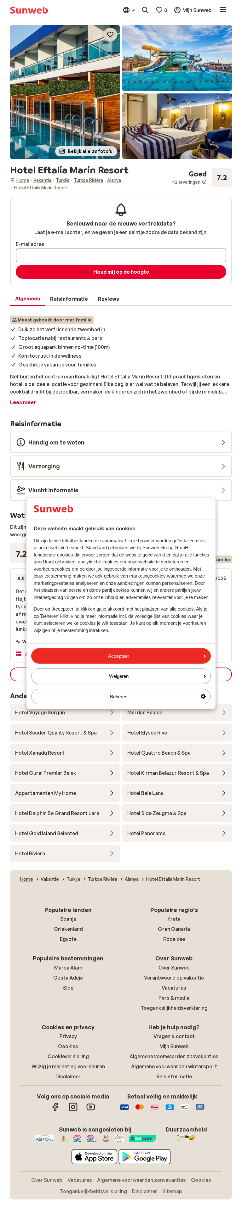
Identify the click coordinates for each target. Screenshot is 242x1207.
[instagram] (73, 1110)
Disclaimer (68, 1076)
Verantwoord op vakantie (174, 978)
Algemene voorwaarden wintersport (174, 1066)
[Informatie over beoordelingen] (204, 182)
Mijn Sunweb (174, 1046)
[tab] (27, 299)
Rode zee (174, 939)
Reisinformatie (174, 1076)
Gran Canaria (174, 929)
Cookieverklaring (68, 1056)
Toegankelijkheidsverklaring (174, 1008)
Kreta (174, 919)
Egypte (68, 939)
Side (68, 988)
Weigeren (119, 676)
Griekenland (68, 929)
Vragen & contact (174, 1036)
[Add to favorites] (110, 35)
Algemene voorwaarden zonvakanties (174, 1056)
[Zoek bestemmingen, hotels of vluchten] (145, 10)
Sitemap (172, 1191)
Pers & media (173, 998)
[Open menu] (223, 10)
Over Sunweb (174, 967)
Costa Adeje (68, 978)
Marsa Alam (68, 967)
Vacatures (174, 988)
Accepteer (118, 656)
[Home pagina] (29, 10)
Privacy (68, 1036)
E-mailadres (30, 244)
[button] (65, 92)
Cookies (68, 1046)
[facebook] (55, 1110)
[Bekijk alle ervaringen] (202, 177)
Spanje (68, 919)
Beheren (118, 696)
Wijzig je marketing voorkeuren (68, 1066)
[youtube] (91, 1110)
